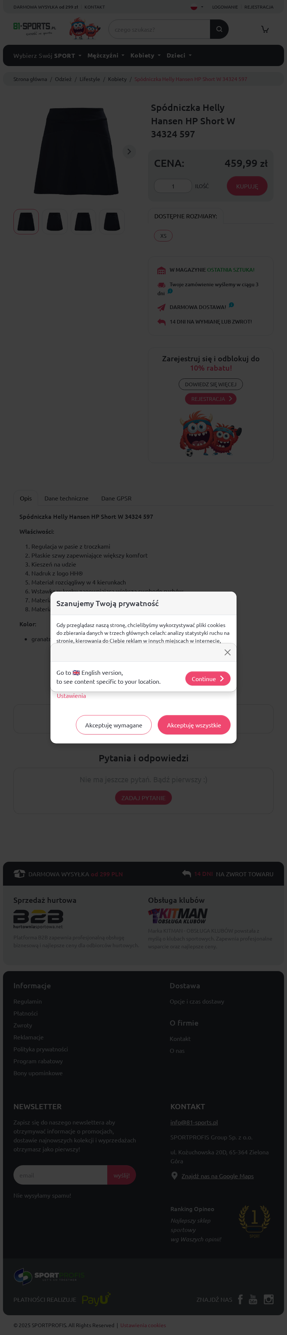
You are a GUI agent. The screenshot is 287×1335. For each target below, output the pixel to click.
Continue (204, 678)
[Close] (228, 652)
